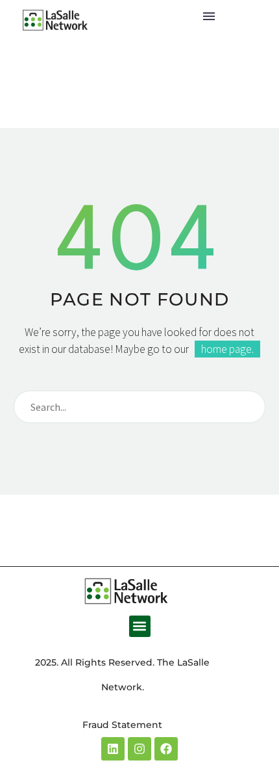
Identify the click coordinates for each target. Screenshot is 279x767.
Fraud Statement (122, 725)
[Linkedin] (113, 748)
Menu (209, 16)
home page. (227, 349)
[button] (140, 626)
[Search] (250, 407)
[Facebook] (166, 748)
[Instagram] (139, 748)
